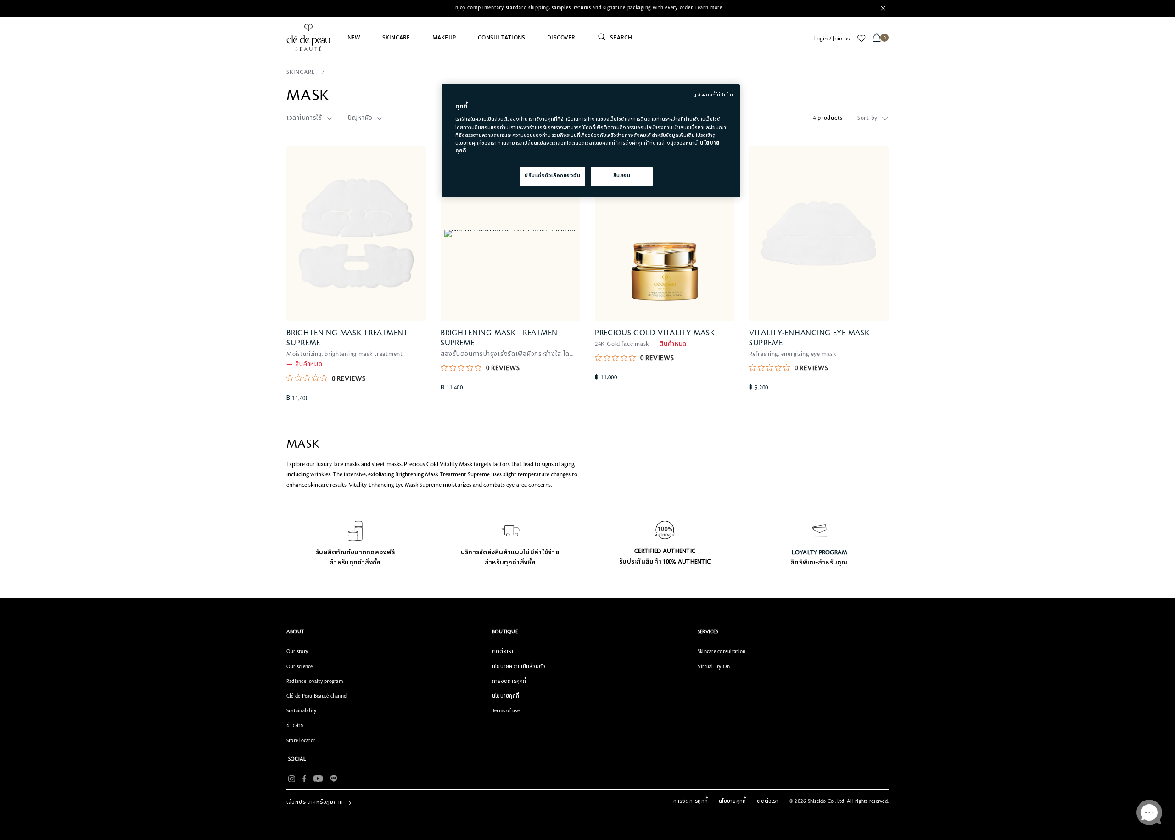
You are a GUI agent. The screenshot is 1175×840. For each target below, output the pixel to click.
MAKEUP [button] (444, 37)
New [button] (353, 37)
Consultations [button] (501, 37)
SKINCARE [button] (396, 37)
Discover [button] (561, 37)
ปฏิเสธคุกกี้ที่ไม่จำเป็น (711, 95)
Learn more (708, 8)
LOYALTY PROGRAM (819, 552)
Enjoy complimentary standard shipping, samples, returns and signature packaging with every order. (587, 8)
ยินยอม (622, 176)
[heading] (381, 632)
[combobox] (309, 118)
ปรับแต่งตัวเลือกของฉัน (553, 176)
